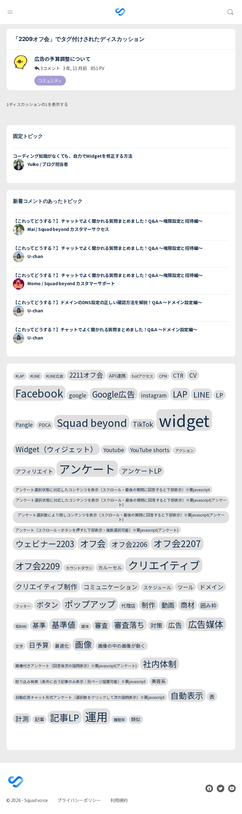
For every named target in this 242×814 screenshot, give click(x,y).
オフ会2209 (37, 565)
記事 (39, 719)
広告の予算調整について (62, 59)
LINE (201, 394)
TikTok (143, 424)
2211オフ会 (86, 375)
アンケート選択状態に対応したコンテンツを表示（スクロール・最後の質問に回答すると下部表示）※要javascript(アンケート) (121, 502)
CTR (178, 375)
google (77, 395)
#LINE (35, 376)
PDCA (45, 425)
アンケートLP (141, 470)
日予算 (39, 645)
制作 (148, 605)
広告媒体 (205, 623)
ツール (185, 587)
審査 (101, 625)
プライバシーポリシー (79, 800)
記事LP (64, 717)
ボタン (47, 604)
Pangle (24, 424)
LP (219, 395)
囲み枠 (208, 605)
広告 (175, 625)
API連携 (117, 375)
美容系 (159, 681)
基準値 (63, 624)
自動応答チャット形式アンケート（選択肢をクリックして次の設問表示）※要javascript (89, 697)
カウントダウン (79, 567)
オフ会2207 (177, 543)
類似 (136, 719)
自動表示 (186, 695)
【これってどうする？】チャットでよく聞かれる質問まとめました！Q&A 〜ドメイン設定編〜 (105, 329)
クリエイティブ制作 (46, 586)
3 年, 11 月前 (75, 68)
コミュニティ (50, 81)
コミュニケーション (110, 586)
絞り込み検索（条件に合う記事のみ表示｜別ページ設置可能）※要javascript (80, 681)
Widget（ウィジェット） (56, 449)
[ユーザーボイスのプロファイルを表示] (20, 62)
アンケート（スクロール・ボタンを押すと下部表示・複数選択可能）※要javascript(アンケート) (96, 530)
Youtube (113, 450)
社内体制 (160, 664)
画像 (83, 644)
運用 (96, 716)
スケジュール (157, 587)
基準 (39, 625)
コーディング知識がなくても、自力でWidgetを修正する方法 (72, 156)
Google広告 (113, 394)
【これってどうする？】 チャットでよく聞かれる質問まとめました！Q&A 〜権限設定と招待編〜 (107, 221)
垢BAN (20, 626)
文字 (19, 646)
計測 (22, 718)
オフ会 (93, 543)
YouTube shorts (149, 450)
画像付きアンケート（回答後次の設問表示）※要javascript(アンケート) (76, 665)
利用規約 (119, 800)
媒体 (85, 626)
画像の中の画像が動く (121, 645)
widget (184, 420)
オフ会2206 (129, 544)
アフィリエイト (34, 471)
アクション (184, 450)
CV (193, 375)
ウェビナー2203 (44, 543)
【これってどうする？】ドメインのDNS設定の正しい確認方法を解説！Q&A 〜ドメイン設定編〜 (107, 302)
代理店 (128, 605)
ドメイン (211, 586)
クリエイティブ (164, 565)
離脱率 (119, 719)
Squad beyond (92, 422)
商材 (187, 605)
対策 (156, 625)
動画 (168, 605)
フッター (23, 606)
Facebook (39, 393)
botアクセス (142, 376)
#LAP (19, 376)
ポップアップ (89, 604)
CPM (163, 376)
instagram (154, 395)
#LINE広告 (54, 376)
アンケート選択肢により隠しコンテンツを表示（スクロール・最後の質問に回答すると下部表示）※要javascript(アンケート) (121, 517)
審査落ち (129, 624)
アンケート (87, 469)
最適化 (62, 645)
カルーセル (110, 567)
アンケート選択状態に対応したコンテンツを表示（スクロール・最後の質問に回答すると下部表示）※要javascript (112, 489)
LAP (180, 394)
